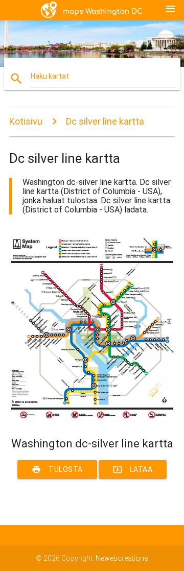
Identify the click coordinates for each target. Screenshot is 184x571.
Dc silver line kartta (105, 121)
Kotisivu (25, 121)
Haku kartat (50, 76)
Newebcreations (122, 558)
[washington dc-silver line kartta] (92, 419)
